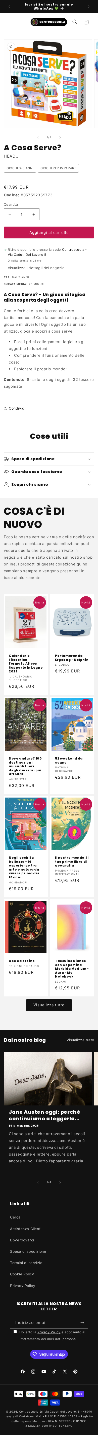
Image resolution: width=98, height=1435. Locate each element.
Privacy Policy (22, 1285)
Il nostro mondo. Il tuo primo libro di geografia (71, 862)
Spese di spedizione (28, 1251)
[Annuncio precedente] (9, 6)
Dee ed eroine (22, 961)
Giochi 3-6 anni (20, 168)
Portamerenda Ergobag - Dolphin (71, 658)
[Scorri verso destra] (60, 137)
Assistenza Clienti (25, 1229)
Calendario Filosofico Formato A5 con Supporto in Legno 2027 (26, 663)
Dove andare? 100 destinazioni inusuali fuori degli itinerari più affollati (25, 766)
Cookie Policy (22, 1274)
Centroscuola (28, 1411)
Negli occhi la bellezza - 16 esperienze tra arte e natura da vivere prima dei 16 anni (24, 867)
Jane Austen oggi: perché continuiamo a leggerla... (44, 1115)
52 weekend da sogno (69, 760)
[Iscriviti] (82, 1323)
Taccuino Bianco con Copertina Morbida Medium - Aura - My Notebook (72, 969)
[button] (10, 21)
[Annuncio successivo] (88, 6)
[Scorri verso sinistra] (37, 137)
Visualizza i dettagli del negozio (36, 268)
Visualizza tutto (49, 1004)
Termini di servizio (26, 1263)
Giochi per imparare (58, 168)
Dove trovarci (22, 1240)
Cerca (15, 1217)
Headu (11, 156)
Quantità (11, 204)
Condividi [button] (17, 408)
